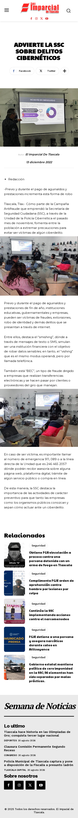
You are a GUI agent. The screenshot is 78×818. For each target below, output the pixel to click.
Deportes (10, 740)
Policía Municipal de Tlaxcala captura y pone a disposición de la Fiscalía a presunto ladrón (38, 763)
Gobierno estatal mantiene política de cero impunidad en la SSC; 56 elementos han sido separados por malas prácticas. (51, 672)
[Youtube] (46, 18)
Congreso (10, 755)
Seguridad (39, 35)
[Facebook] (31, 18)
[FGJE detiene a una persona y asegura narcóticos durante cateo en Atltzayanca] (14, 639)
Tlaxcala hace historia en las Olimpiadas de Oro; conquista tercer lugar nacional (37, 733)
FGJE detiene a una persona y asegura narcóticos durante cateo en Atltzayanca (51, 643)
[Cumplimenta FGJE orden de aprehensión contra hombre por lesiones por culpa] (14, 583)
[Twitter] (41, 18)
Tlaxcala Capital (15, 770)
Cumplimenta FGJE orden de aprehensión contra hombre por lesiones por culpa (51, 586)
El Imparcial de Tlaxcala (42, 154)
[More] (64, 71)
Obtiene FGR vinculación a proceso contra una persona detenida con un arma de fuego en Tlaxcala (50, 558)
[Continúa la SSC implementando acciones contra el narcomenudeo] (14, 611)
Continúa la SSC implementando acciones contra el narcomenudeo (49, 614)
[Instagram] (36, 18)
